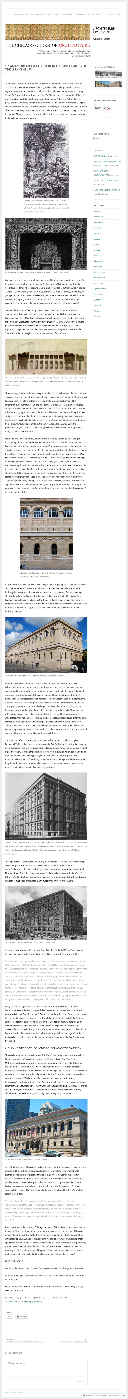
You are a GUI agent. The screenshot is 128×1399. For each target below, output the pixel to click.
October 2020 (99, 283)
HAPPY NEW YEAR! (101, 156)
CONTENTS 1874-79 (21, 14)
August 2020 (98, 294)
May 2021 (97, 244)
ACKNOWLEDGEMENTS (96, 14)
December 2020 (100, 272)
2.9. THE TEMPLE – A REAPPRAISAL (107, 181)
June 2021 (97, 239)
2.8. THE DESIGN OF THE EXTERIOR (107, 190)
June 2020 (97, 305)
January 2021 (98, 267)
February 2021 (98, 261)
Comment (79, 1381)
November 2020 (99, 278)
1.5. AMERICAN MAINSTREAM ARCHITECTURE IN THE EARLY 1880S (24, 1341)
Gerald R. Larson (113, 14)
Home (10, 14)
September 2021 (99, 222)
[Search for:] (105, 139)
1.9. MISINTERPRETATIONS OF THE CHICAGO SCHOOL (72, 1341)
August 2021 (98, 228)
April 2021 (97, 250)
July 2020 (97, 300)
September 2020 (100, 289)
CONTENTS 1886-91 (53, 14)
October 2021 (98, 217)
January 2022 (98, 211)
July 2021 (97, 233)
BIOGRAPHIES (81, 14)
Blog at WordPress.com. (14, 1392)
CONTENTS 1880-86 (37, 14)
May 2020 (97, 311)
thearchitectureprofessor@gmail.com (24, 1301)
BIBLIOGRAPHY (68, 14)
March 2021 (98, 256)
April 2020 (97, 316)
